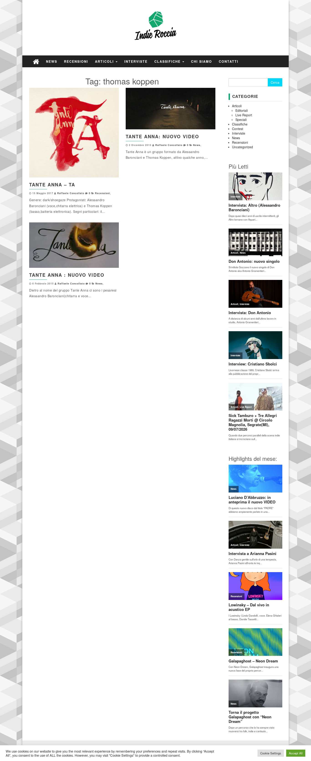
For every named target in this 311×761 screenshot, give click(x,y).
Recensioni (76, 61)
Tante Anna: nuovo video (162, 136)
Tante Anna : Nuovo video (67, 274)
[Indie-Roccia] (36, 61)
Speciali (241, 119)
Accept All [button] (296, 753)
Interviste (136, 61)
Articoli (105, 61)
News (51, 61)
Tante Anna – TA (52, 184)
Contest (237, 128)
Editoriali (241, 110)
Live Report (243, 115)
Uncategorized (242, 147)
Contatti (228, 61)
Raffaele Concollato (70, 193)
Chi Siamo (201, 61)
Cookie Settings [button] (270, 753)
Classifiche (168, 61)
